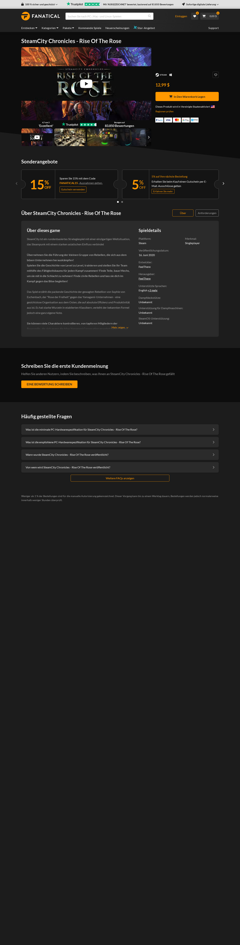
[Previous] (16, 183)
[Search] (149, 16)
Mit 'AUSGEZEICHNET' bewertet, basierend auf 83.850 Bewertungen (138, 4)
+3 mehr (153, 290)
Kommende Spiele (89, 28)
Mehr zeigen (118, 327)
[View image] (37, 137)
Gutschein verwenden (73, 189)
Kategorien (49, 28)
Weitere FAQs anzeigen (120, 478)
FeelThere (145, 278)
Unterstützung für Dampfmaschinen (160, 308)
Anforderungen (207, 213)
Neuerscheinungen (117, 28)
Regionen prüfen (164, 111)
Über (183, 213)
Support (213, 28)
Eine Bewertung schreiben (49, 384)
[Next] (223, 183)
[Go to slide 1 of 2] (118, 202)
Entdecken (28, 28)
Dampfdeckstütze (149, 297)
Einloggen (181, 16)
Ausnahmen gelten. (91, 183)
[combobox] (118, 16)
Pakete (67, 28)
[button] (39, 4)
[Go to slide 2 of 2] (122, 202)
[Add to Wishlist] (216, 75)
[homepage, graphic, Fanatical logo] (40, 16)
